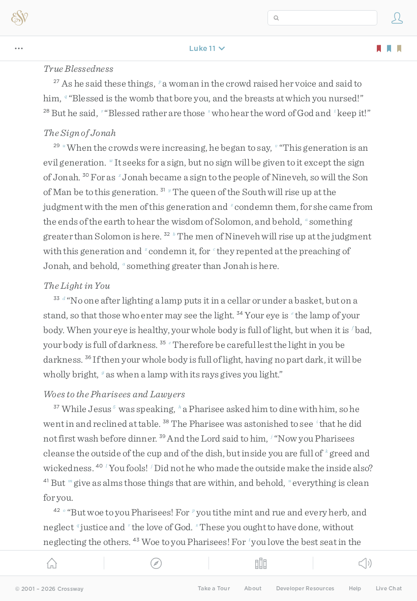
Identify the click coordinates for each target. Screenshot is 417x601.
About (252, 588)
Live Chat (389, 588)
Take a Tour (214, 588)
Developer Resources (305, 588)
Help (355, 588)
